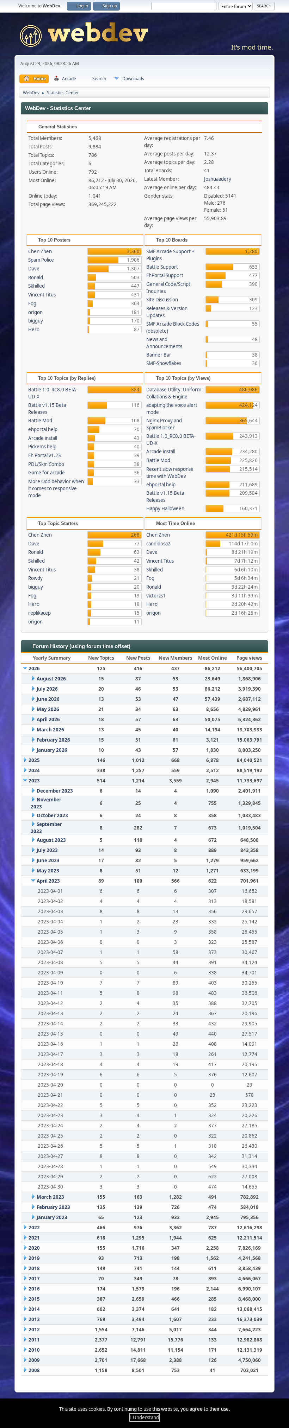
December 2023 (55, 791)
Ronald (35, 277)
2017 (34, 1278)
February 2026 (53, 740)
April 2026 (48, 719)
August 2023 (51, 840)
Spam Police (41, 260)
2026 (34, 668)
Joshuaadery (217, 179)
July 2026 (47, 689)
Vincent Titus (42, 295)
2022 (34, 1227)
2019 (34, 1258)
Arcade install (42, 438)
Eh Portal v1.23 (44, 455)
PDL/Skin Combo (46, 464)
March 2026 (50, 729)
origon (35, 312)
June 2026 (48, 699)
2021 (34, 1238)
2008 (34, 1370)
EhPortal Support (164, 275)
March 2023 (50, 1197)
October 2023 (52, 815)
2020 (34, 1248)
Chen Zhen (40, 251)
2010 (34, 1350)
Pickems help (42, 446)
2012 (34, 1329)
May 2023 (48, 870)
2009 (34, 1360)
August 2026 (51, 678)
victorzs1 (156, 596)
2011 (34, 1340)
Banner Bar (158, 355)
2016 (34, 1289)
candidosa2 (158, 543)
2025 (34, 760)
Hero (33, 329)
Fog (32, 303)
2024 (34, 770)
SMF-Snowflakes (163, 363)
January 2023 (52, 1217)
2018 (34, 1268)
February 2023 (53, 1207)
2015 (34, 1299)
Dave (33, 268)
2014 (34, 1309)
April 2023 (48, 881)
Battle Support (162, 267)
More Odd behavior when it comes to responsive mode (56, 488)
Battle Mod (40, 420)
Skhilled (36, 286)
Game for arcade (46, 472)
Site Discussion (162, 299)
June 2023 (48, 860)
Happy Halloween (165, 508)
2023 (34, 780)
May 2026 (48, 709)
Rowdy (35, 578)
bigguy (35, 321)
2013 (34, 1319)
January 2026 (52, 750)
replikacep (39, 613)
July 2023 (47, 850)
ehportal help (42, 429)
